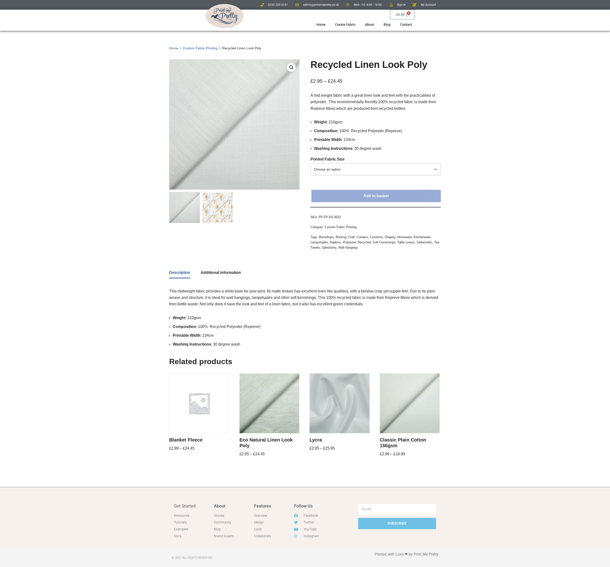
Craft (351, 237)
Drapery (390, 237)
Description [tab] (179, 273)
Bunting (341, 237)
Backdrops (326, 237)
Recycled (364, 242)
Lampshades (319, 242)
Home (320, 24)
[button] (291, 67)
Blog (387, 24)
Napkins (335, 242)
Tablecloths (424, 242)
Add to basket (376, 196)
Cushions (376, 237)
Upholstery (329, 247)
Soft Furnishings (384, 242)
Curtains (362, 237)
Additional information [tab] (221, 273)
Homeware (404, 237)
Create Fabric (345, 24)
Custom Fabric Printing (200, 48)
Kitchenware (422, 237)
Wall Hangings (348, 247)
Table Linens (406, 242)
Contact (406, 24)
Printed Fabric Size (327, 159)
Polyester (349, 242)
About (369, 24)
